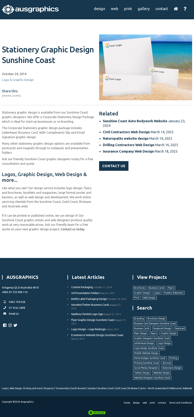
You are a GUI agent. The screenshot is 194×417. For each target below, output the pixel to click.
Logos (157, 293)
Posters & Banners (173, 293)
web (114, 8)
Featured (180, 328)
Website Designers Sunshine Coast (152, 377)
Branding (139, 318)
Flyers (171, 288)
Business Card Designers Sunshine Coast (155, 323)
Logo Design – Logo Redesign (88, 329)
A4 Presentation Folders (85, 293)
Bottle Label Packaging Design (89, 298)
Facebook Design (162, 328)
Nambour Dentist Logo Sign (87, 314)
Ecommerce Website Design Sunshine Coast (97, 335)
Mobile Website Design (146, 353)
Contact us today (72, 229)
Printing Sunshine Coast (146, 363)
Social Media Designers (146, 368)
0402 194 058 (16, 301)
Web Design (149, 297)
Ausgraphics (27, 402)
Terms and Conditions (180, 402)
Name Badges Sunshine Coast (149, 358)
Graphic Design (142, 293)
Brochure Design (156, 318)
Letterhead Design (144, 343)
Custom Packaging (82, 287)
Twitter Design (142, 373)
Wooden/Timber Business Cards (90, 304)
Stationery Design (171, 368)
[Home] (176, 8)
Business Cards (156, 288)
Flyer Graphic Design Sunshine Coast (92, 319)
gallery (144, 8)
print (128, 8)
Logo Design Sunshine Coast (149, 348)
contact (161, 8)
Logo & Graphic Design (18, 80)
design (99, 8)
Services (167, 363)
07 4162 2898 (16, 307)
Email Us (13, 313)
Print (136, 297)
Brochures (139, 288)
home (127, 402)
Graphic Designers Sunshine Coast (152, 338)
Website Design (161, 373)
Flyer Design (140, 333)
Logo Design (164, 343)
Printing (173, 358)
